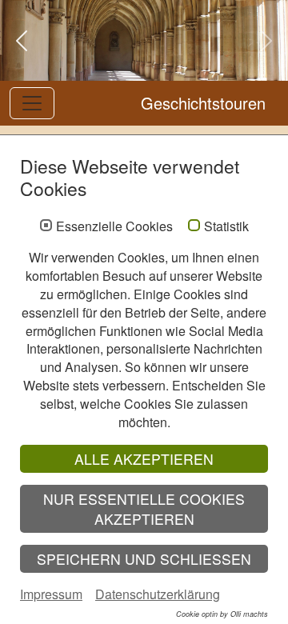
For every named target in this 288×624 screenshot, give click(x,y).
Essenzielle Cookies (114, 226)
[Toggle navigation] (32, 103)
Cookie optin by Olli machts (222, 614)
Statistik (226, 226)
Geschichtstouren (203, 102)
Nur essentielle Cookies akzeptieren (144, 509)
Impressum (51, 594)
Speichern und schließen (144, 559)
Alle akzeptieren (144, 459)
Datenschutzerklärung (157, 594)
